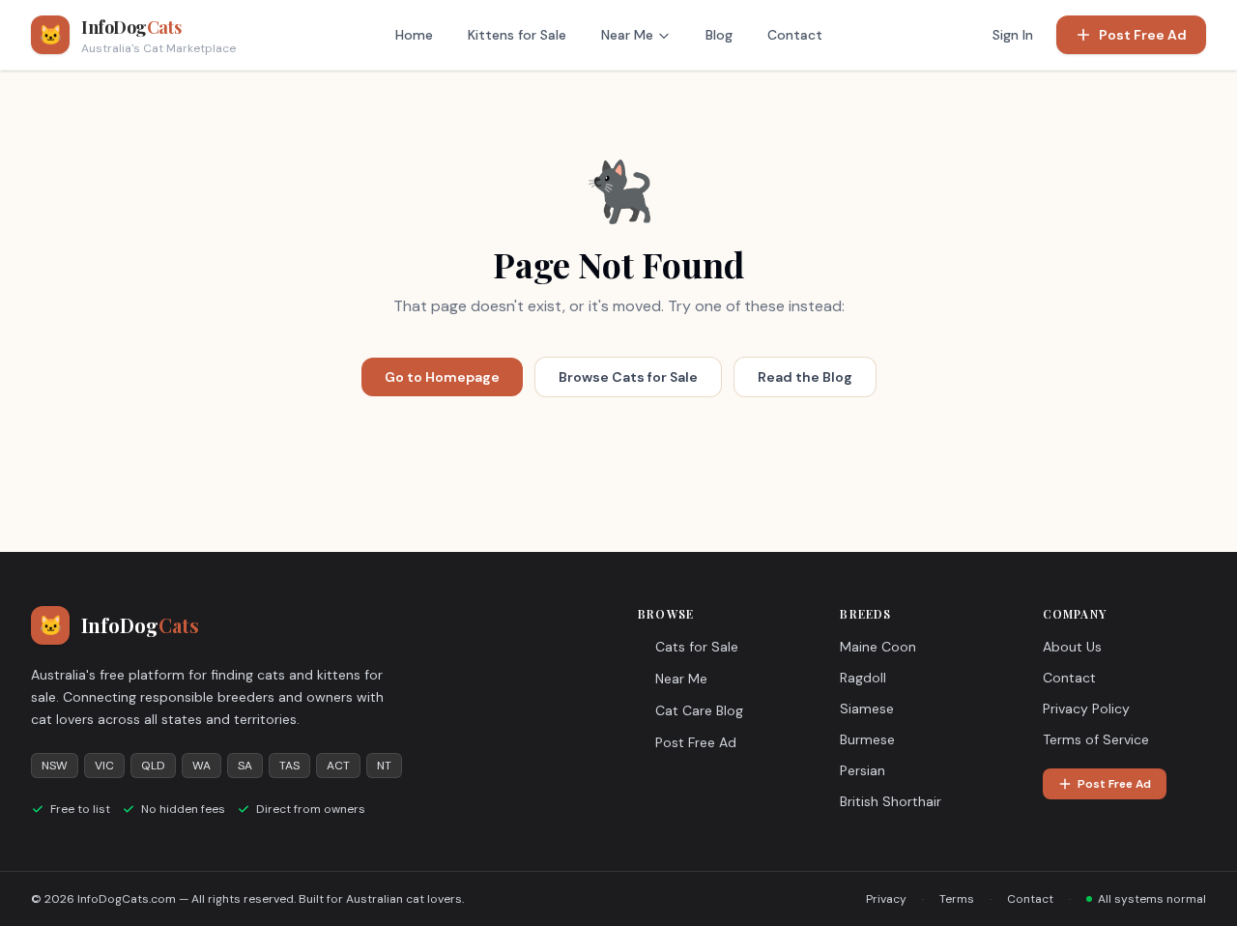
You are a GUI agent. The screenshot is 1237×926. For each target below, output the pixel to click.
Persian (862, 770)
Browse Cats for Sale (628, 377)
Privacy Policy (1086, 708)
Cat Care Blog (699, 710)
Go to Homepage (442, 377)
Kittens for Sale (517, 34)
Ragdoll (863, 677)
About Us (1072, 646)
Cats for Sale (696, 646)
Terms (956, 899)
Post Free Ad (1143, 34)
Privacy (886, 899)
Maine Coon (878, 646)
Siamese (867, 708)
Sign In (1012, 34)
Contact (794, 34)
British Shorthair (890, 801)
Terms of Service (1096, 739)
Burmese (867, 739)
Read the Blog (805, 377)
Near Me (627, 34)
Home (414, 34)
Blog (719, 34)
